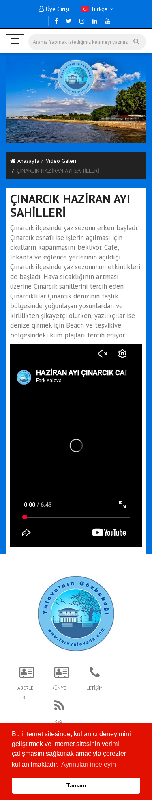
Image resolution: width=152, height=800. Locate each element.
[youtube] (107, 21)
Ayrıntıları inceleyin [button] (88, 764)
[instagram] (81, 21)
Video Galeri (61, 160)
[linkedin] (94, 21)
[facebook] (56, 21)
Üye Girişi (57, 9)
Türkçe (98, 9)
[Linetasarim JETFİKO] (76, 612)
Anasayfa (28, 160)
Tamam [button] (76, 785)
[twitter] (68, 21)
